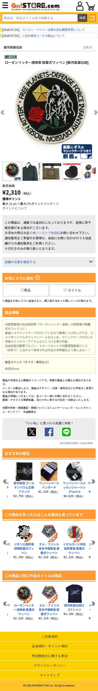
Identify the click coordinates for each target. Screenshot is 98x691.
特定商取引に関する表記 (50, 656)
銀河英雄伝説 (13, 47)
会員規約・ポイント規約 (50, 646)
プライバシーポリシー (50, 665)
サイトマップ (49, 675)
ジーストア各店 (46, 232)
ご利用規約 (50, 636)
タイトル (74, 290)
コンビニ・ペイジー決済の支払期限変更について (53, 29)
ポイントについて (14, 208)
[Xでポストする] (31, 435)
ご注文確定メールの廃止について (43, 35)
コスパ (87, 47)
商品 (27, 290)
